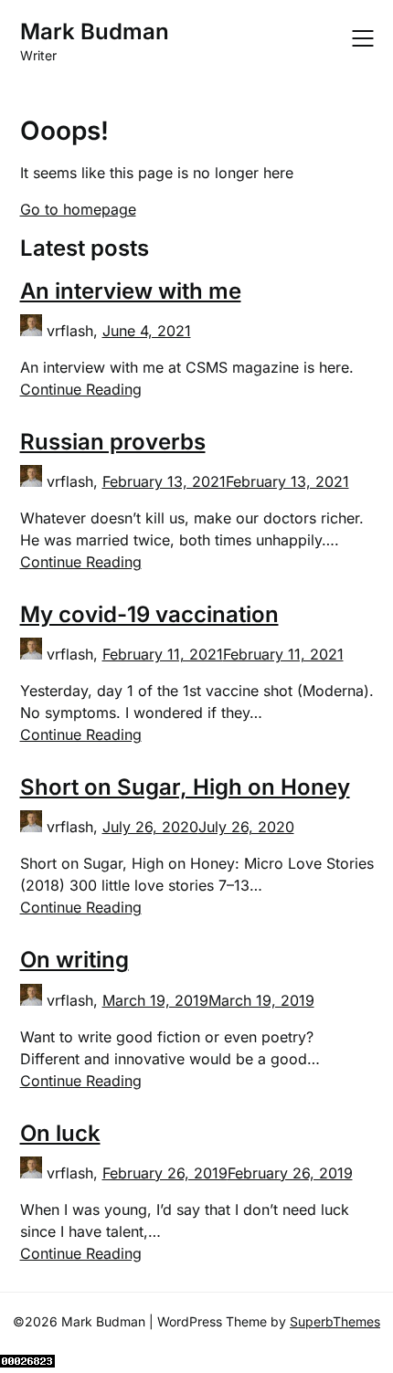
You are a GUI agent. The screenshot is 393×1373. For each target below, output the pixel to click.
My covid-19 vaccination (149, 614)
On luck (60, 1133)
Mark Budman (94, 31)
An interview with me (130, 291)
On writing (74, 959)
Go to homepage (78, 209)
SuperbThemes (335, 1321)
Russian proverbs (113, 441)
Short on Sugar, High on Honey (185, 787)
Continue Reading (81, 389)
